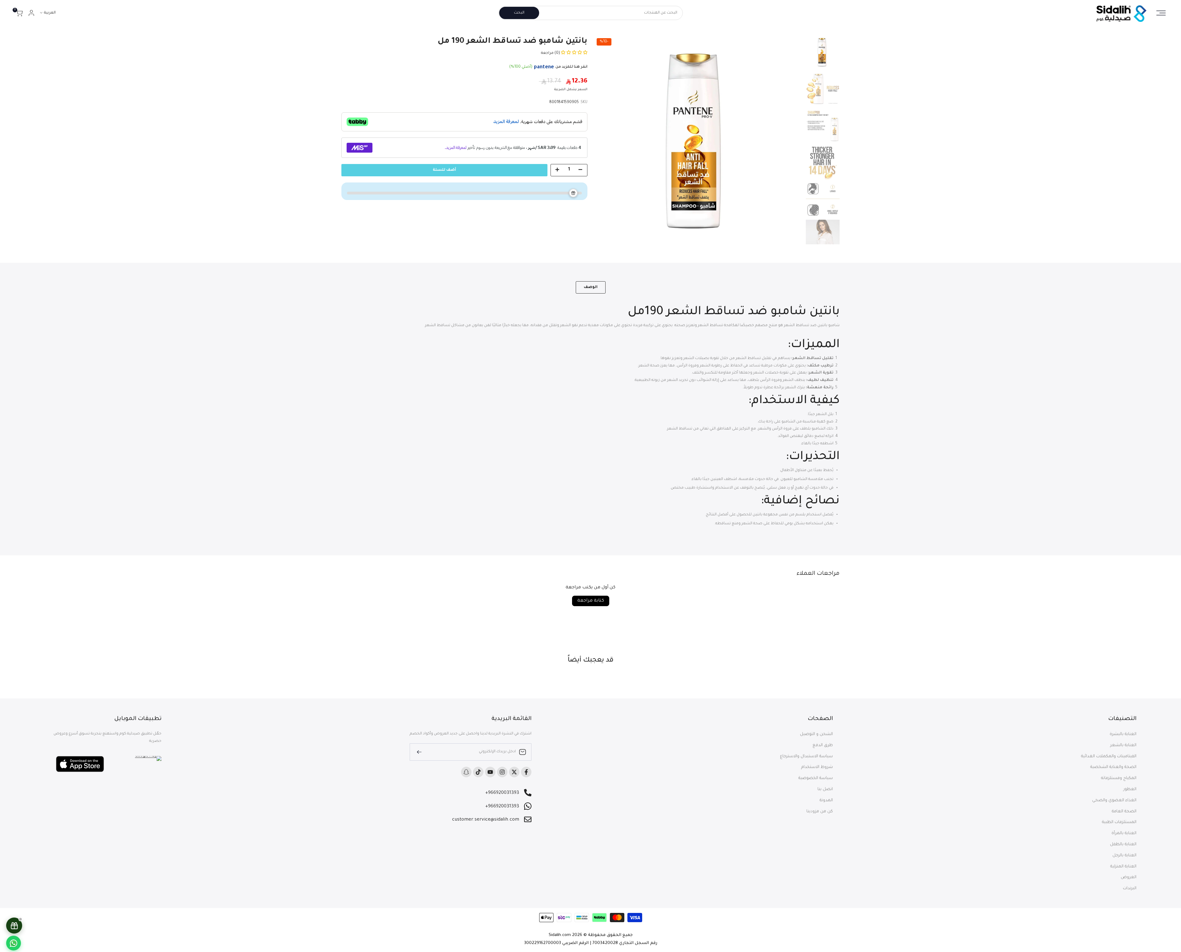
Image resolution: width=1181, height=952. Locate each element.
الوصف (591, 287)
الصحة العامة (1124, 811)
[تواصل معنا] (13, 943)
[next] (606, 140)
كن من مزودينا (819, 811)
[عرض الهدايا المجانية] (14, 926)
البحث (519, 13)
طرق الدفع (823, 745)
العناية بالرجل (1124, 855)
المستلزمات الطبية (1119, 822)
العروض (1128, 877)
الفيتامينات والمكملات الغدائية (1108, 756)
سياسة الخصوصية (815, 778)
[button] (573, 53)
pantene (544, 67)
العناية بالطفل (1123, 844)
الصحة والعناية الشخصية (1113, 767)
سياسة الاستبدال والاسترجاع (806, 756)
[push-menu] (1161, 13)
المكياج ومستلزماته (1118, 778)
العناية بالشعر (1123, 745)
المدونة (826, 800)
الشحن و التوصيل (816, 734)
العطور (1129, 789)
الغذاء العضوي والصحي (1114, 800)
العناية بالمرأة (1123, 833)
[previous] (790, 140)
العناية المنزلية (1123, 866)
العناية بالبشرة (1123, 734)
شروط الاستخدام (817, 767)
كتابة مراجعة (590, 600)
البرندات (1129, 888)
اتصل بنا (825, 789)
